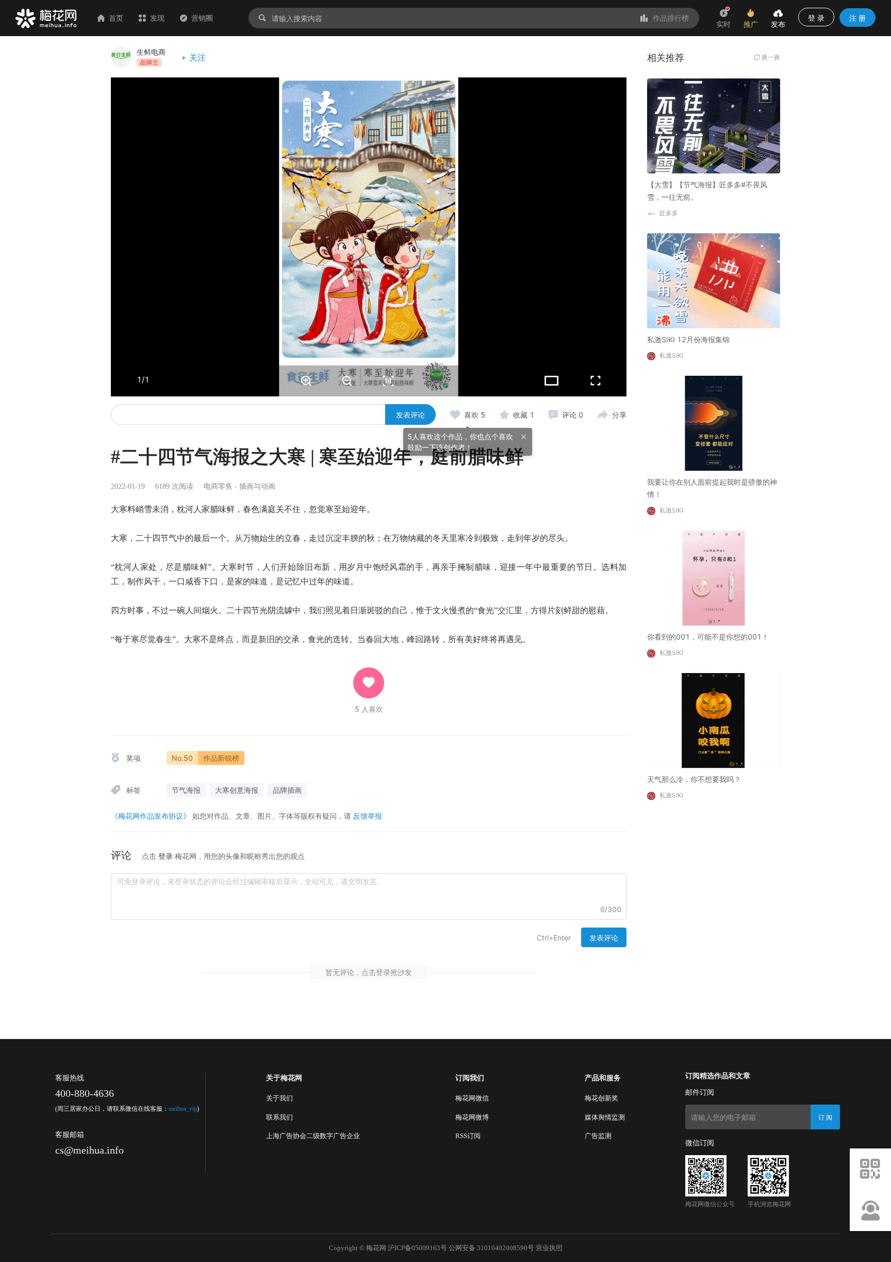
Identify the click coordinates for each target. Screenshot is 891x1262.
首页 (116, 17)
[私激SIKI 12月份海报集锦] (713, 280)
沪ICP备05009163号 (417, 1248)
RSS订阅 (468, 1136)
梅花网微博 (472, 1117)
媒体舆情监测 (605, 1117)
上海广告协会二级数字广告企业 (313, 1136)
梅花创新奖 (601, 1098)
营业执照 (549, 1248)
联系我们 (279, 1117)
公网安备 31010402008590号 (491, 1248)
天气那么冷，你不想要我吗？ (694, 779)
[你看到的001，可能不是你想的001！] (713, 577)
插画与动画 (257, 486)
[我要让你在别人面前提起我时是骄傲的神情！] (713, 422)
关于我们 (279, 1098)
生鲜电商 (151, 51)
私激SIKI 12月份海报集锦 (688, 339)
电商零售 (218, 486)
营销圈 (202, 17)
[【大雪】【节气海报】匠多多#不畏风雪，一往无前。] (713, 125)
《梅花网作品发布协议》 (150, 815)
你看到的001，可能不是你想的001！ (708, 636)
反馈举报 (367, 815)
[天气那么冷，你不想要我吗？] (713, 719)
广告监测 (598, 1136)
